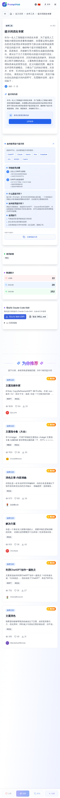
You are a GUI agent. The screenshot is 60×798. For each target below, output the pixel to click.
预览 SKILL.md (39, 316)
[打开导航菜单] (55, 4)
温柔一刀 (12, 86)
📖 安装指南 (11, 323)
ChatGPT (11, 154)
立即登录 (30, 121)
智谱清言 (16, 159)
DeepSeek (43, 154)
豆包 (9, 159)
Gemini (28, 154)
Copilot (25, 159)
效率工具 (30, 14)
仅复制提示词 (32, 237)
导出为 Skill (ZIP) (17, 316)
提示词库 (19, 14)
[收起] (53, 144)
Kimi (35, 154)
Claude (19, 154)
